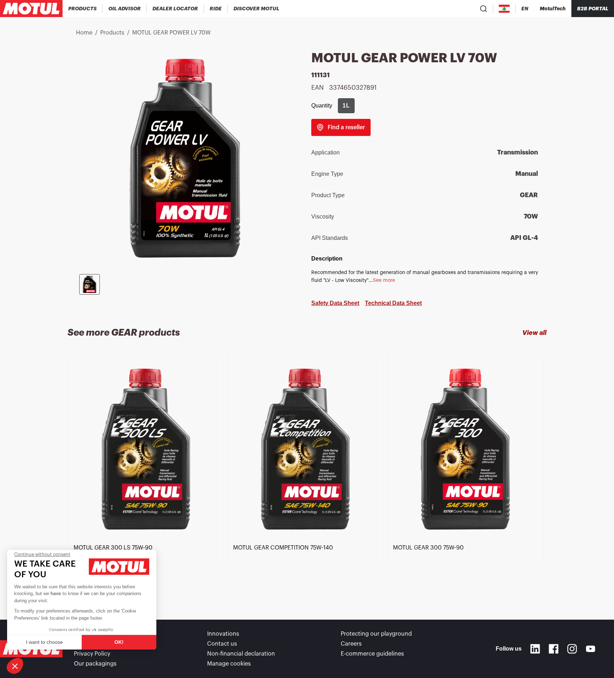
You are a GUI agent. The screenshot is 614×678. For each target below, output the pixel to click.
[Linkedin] (535, 649)
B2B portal (592, 8)
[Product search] (483, 8)
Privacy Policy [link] (92, 654)
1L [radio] (346, 106)
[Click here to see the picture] (89, 284)
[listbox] (307, 474)
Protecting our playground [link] (376, 634)
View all (534, 333)
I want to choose (44, 642)
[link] (216, 8)
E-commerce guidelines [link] (372, 654)
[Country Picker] (504, 9)
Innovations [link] (223, 634)
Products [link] (112, 33)
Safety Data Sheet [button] (335, 303)
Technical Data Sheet (393, 303)
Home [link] (84, 33)
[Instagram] (572, 649)
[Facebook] (554, 649)
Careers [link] (351, 644)
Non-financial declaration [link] (241, 654)
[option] (147, 474)
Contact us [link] (222, 644)
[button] (14, 665)
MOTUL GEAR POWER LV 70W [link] (171, 33)
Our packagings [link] (95, 664)
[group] (346, 105)
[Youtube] (591, 649)
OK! (119, 642)
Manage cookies (229, 664)
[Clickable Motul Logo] (31, 8)
